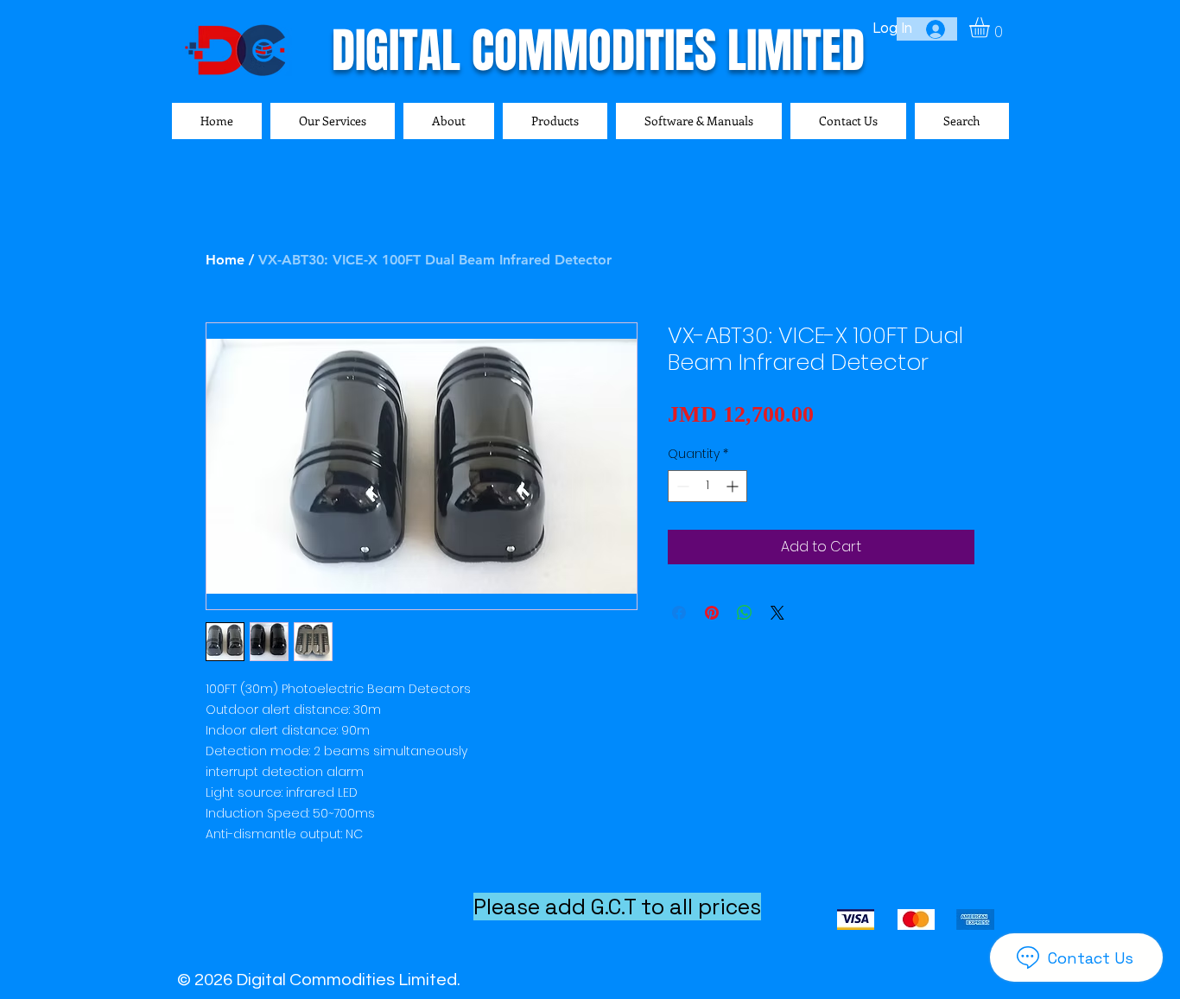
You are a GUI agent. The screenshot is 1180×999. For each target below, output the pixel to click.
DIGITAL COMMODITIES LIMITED (598, 51)
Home (225, 259)
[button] (991, 27)
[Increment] (734, 486)
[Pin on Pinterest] (711, 612)
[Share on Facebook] (679, 612)
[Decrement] (681, 486)
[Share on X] (777, 612)
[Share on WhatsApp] (744, 612)
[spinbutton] (707, 486)
